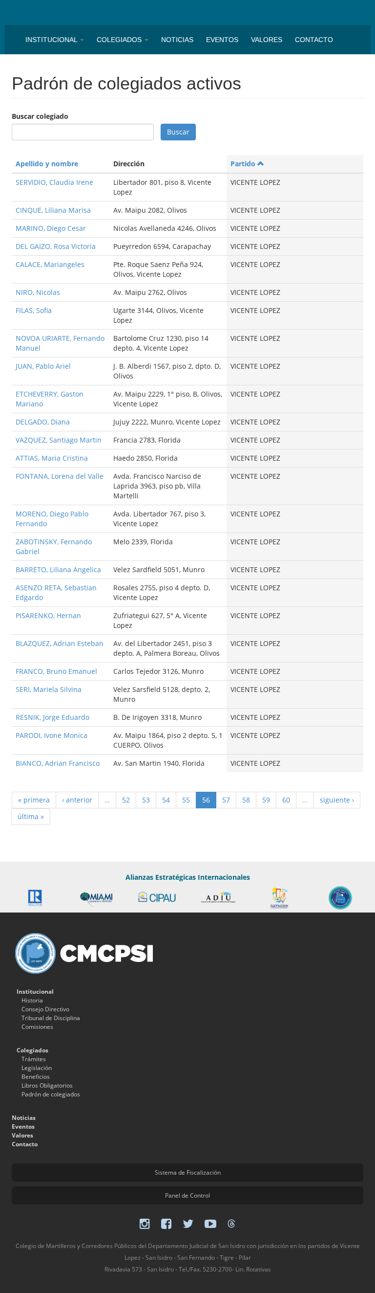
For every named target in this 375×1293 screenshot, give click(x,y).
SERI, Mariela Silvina (49, 689)
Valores (266, 40)
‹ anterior (77, 799)
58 (246, 799)
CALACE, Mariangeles (50, 264)
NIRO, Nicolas (38, 292)
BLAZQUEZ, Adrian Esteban (60, 643)
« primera (34, 799)
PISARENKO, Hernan (48, 615)
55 (186, 799)
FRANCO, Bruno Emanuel (56, 671)
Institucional (52, 40)
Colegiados (120, 40)
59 (266, 799)
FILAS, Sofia (34, 310)
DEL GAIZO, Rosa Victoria (56, 246)
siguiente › (337, 799)
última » (31, 816)
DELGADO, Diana (43, 421)
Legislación (36, 1068)
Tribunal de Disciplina (50, 1018)
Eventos (222, 40)
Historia (32, 1000)
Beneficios (35, 1076)
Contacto (314, 40)
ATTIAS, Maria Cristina (52, 458)
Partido (242, 163)
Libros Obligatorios (47, 1085)
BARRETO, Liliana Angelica (58, 569)
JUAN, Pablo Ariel (43, 366)
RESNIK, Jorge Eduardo (52, 717)
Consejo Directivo (45, 1009)
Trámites (33, 1059)
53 (146, 799)
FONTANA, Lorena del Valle (60, 476)
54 (166, 799)
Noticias (177, 40)
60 (286, 799)
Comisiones (37, 1027)
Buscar (178, 131)
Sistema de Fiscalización (188, 1172)
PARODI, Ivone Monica (51, 735)
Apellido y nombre (47, 163)
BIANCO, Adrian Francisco (58, 763)
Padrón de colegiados (50, 1094)
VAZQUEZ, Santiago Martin (59, 440)
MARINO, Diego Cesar (51, 228)
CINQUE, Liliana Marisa (53, 210)
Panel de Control (187, 1195)
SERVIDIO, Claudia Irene (54, 182)
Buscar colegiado (40, 116)
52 (126, 799)
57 (226, 799)
